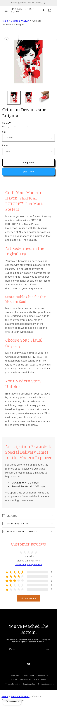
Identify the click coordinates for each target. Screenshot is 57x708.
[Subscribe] (47, 649)
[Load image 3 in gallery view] (28, 97)
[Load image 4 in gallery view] (42, 97)
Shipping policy (29, 684)
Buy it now (29, 171)
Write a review (28, 598)
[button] (6, 10)
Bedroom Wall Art (20, 20)
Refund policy (25, 679)
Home (5, 20)
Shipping (5, 127)
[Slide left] (3, 98)
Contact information (46, 684)
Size (4, 132)
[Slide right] (53, 98)
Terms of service (12, 684)
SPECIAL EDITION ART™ (27, 675)
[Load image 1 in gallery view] (13, 97)
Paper (5, 145)
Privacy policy (40, 679)
